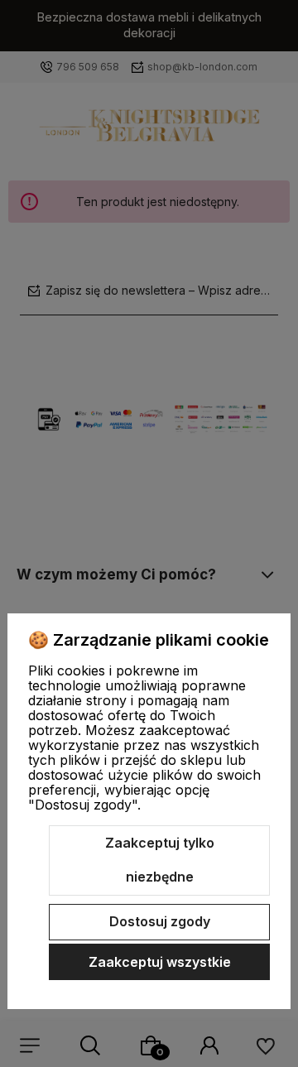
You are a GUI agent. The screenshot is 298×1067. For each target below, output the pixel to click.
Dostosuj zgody (159, 921)
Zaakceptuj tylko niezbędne (159, 860)
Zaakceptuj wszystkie (160, 962)
